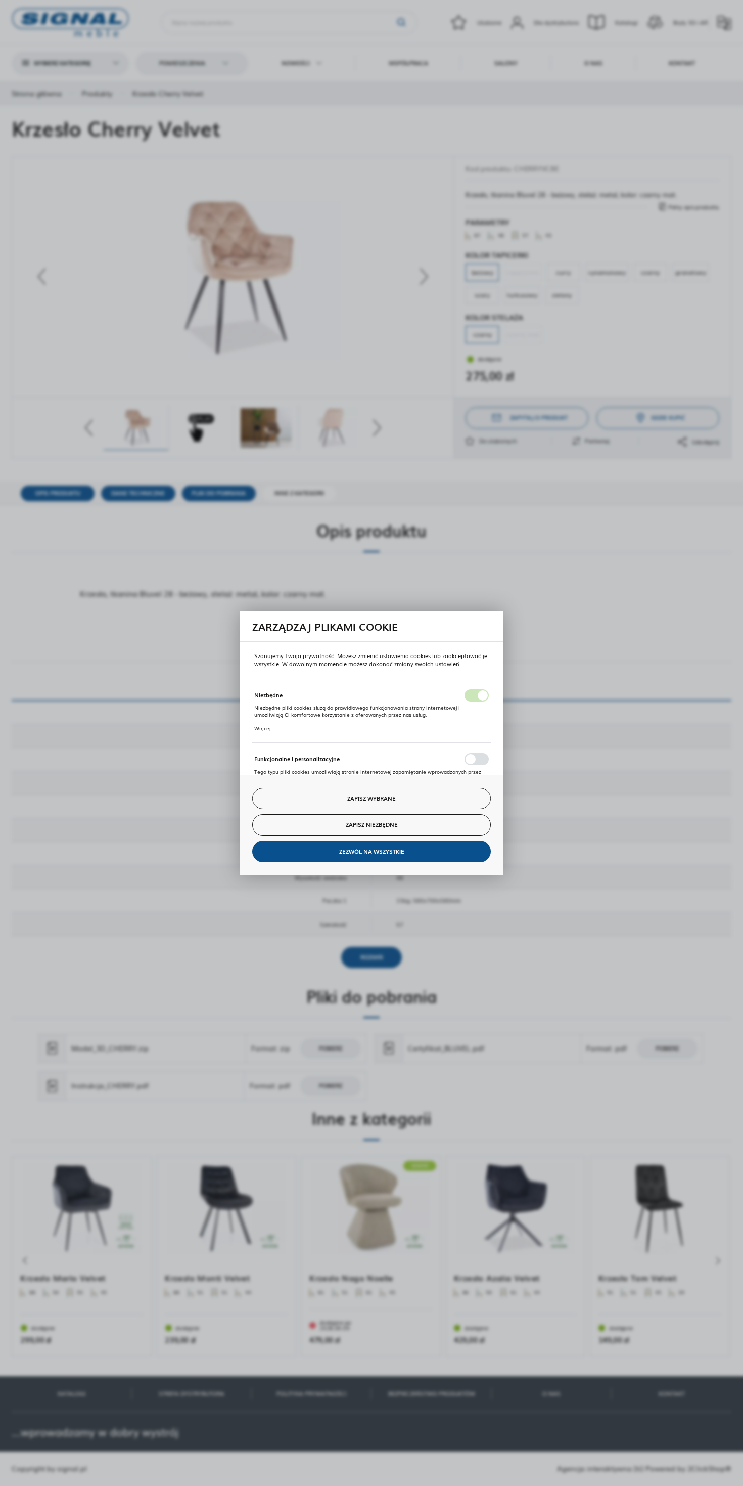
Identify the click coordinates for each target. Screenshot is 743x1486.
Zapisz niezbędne (372, 824)
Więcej (262, 728)
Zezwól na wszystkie (371, 851)
